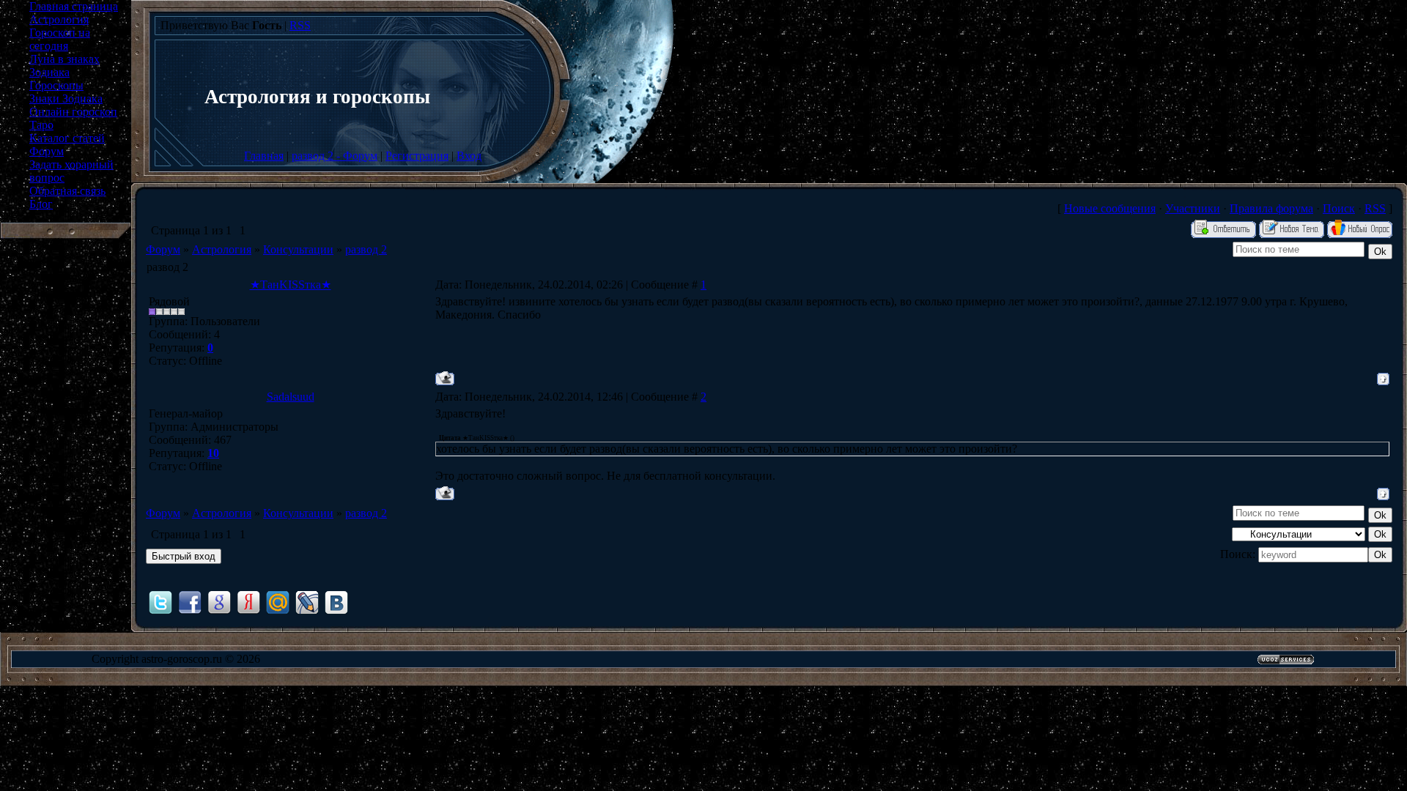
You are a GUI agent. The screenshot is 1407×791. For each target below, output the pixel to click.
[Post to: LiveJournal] (307, 601)
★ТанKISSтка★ (290, 284)
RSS (300, 25)
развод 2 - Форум (334, 155)
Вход (469, 155)
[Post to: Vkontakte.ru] (336, 601)
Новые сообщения (1110, 208)
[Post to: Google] (219, 601)
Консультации (298, 249)
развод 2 (366, 249)
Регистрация (416, 155)
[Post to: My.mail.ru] (277, 601)
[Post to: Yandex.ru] (248, 601)
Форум (163, 249)
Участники (1192, 208)
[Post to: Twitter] (160, 601)
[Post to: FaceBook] (189, 601)
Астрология (221, 249)
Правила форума (1271, 208)
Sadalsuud (290, 396)
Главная (264, 155)
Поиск (1339, 208)
